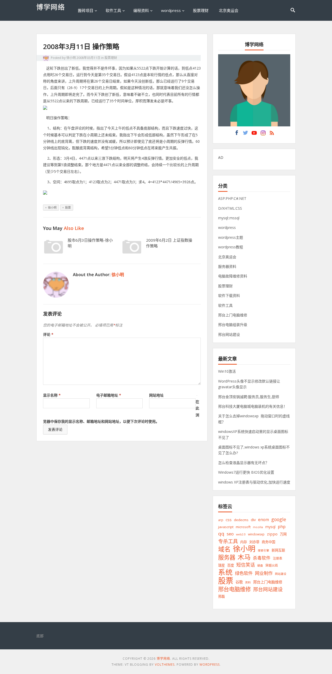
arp (220, 520)
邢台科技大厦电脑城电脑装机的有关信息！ (252, 406)
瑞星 (221, 565)
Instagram (263, 134)
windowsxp (256, 534)
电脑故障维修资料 (232, 276)
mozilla (258, 527)
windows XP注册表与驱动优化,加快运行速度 (254, 482)
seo (230, 534)
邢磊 (221, 596)
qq (221, 533)
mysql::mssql (228, 217)
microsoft (243, 527)
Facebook (236, 134)
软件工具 (113, 10)
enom (263, 519)
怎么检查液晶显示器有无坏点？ (243, 462)
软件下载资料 (229, 295)
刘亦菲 (254, 542)
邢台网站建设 (229, 334)
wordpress (171, 10)
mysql (270, 526)
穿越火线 (271, 565)
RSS (272, 134)
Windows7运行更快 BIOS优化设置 (246, 472)
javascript (225, 527)
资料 (248, 582)
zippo (272, 533)
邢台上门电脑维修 (232, 314)
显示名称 (52, 395)
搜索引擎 (263, 550)
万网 (283, 534)
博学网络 (50, 7)
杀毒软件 (262, 558)
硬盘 (260, 565)
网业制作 (264, 573)
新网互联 (278, 550)
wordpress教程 (230, 246)
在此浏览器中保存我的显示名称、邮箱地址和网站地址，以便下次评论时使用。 (121, 411)
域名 (224, 549)
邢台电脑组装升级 (232, 324)
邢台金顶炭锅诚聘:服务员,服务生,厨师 (248, 396)
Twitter (245, 134)
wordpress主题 (230, 237)
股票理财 (201, 10)
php (282, 526)
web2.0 (241, 534)
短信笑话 (245, 565)
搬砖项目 (85, 10)
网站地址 (156, 395)
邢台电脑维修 (234, 589)
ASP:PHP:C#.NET (232, 198)
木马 (244, 557)
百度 (230, 565)
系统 (225, 572)
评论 (48, 334)
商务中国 (268, 542)
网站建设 (280, 574)
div (253, 519)
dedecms (241, 520)
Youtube (254, 134)
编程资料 (141, 10)
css (229, 519)
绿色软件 (244, 573)
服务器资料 (227, 266)
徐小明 (71, 58)
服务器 (226, 557)
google (278, 519)
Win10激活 (227, 371)
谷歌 (239, 582)
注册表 (277, 558)
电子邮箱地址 (108, 395)
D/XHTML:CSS (230, 208)
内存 (243, 542)
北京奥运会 (228, 10)
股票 (68, 207)
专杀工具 (228, 541)
